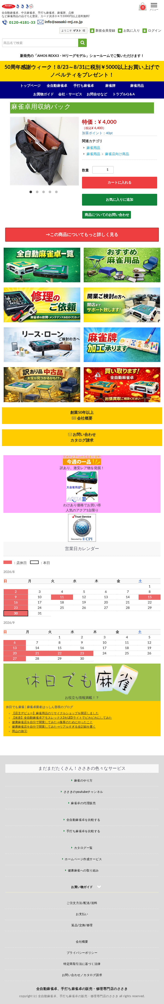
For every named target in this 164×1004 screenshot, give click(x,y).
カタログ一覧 (83, 847)
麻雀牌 (110, 85)
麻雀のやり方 (83, 780)
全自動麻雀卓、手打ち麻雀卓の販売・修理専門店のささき (82, 989)
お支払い (82, 914)
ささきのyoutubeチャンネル (83, 792)
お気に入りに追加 (119, 199)
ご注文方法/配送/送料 (82, 903)
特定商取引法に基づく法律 (82, 964)
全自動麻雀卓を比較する (83, 820)
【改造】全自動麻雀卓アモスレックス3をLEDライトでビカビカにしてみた (62, 717)
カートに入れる (120, 182)
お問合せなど (97, 94)
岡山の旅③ (19, 731)
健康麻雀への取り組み (83, 870)
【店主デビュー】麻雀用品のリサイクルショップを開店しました (55, 713)
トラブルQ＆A (124, 94)
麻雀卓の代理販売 (83, 803)
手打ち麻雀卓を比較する (83, 831)
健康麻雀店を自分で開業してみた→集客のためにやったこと (52, 722)
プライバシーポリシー (82, 952)
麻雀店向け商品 (117, 154)
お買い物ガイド (82, 887)
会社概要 (82, 941)
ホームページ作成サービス (83, 859)
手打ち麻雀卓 (83, 85)
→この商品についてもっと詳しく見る (82, 235)
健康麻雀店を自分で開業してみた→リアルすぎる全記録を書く (54, 726)
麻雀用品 (137, 85)
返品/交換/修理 (82, 925)
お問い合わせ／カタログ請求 (82, 975)
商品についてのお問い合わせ (107, 214)
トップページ (30, 85)
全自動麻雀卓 (57, 85)
